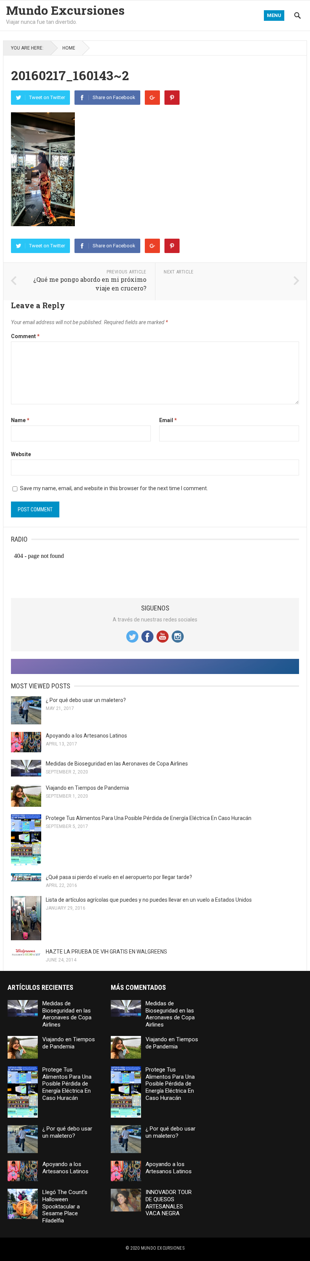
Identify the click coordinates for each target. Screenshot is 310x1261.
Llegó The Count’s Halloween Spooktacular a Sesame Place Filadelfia (64, 1206)
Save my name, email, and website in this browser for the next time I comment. (114, 488)
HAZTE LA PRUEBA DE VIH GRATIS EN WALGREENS (106, 952)
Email (168, 420)
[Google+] (152, 97)
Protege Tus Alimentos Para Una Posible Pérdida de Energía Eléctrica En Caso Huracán (148, 818)
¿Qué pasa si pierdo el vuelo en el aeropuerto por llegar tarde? (119, 877)
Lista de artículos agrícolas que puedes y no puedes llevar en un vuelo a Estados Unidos (149, 900)
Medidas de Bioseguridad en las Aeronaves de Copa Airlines (117, 764)
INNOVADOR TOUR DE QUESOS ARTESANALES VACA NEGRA (169, 1203)
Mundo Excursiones (65, 10)
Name (20, 420)
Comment (25, 336)
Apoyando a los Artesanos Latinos (86, 736)
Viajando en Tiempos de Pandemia (87, 788)
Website (21, 454)
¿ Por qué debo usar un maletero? (86, 700)
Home (68, 48)
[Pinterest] (172, 97)
